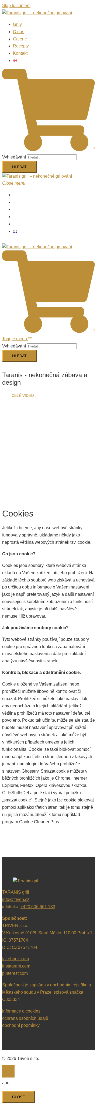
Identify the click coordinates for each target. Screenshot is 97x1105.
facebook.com (15, 958)
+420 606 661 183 (37, 906)
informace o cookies (21, 1011)
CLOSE (18, 1097)
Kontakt (20, 53)
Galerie (20, 39)
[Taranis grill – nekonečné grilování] (37, 13)
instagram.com (16, 966)
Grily (17, 24)
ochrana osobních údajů (25, 1018)
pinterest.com (15, 973)
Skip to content (16, 5)
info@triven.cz (15, 899)
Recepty (21, 46)
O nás (18, 31)
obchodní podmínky (21, 1025)
